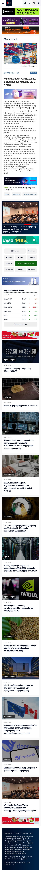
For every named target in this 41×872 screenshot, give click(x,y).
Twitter (21, 257)
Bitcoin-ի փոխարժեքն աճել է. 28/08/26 (20, 406)
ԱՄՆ (7, 194)
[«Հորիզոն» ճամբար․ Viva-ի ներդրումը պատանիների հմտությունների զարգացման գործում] (20, 788)
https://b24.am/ (27, 847)
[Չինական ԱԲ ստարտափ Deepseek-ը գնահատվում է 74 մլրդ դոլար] (20, 751)
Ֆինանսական (9, 360)
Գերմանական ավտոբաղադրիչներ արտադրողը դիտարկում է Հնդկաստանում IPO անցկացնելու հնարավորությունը (19, 444)
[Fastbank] (20, 181)
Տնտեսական (10, 39)
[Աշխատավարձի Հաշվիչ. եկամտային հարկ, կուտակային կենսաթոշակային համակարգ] (24, 3)
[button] (6, 224)
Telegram (10, 269)
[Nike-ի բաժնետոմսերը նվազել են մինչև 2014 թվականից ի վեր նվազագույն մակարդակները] (20, 668)
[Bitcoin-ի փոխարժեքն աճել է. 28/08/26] (20, 389)
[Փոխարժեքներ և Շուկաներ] (29, 3)
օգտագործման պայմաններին (15, 853)
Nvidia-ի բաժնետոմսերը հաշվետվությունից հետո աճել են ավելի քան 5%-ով (18, 608)
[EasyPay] (20, 11)
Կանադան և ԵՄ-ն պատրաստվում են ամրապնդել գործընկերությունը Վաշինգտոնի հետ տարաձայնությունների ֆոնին (20, 729)
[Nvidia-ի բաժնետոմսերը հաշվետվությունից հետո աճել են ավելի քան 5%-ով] (20, 588)
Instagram (32, 257)
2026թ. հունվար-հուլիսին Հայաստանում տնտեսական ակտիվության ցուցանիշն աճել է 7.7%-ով (18, 487)
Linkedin (32, 269)
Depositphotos (33, 66)
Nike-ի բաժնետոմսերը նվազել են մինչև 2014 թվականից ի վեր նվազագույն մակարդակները (18, 688)
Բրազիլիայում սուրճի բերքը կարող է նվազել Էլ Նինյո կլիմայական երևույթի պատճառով (20, 648)
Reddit (21, 269)
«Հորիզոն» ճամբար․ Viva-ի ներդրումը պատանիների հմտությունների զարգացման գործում (20, 808)
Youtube (10, 257)
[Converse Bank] (20, 281)
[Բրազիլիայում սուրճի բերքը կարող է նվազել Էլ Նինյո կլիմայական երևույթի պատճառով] (20, 628)
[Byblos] (20, 21)
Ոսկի (5, 315)
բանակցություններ (30, 194)
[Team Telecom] (20, 94)
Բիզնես (7, 431)
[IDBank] (20, 30)
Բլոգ (13, 864)
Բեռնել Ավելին (21, 324)
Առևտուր (16, 194)
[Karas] (20, 335)
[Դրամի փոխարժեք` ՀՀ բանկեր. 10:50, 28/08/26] (20, 351)
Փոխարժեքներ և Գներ (14, 290)
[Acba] (20, 240)
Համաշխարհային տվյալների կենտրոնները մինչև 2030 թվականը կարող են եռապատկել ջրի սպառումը (20, 568)
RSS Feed (32, 251)
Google (9, 263)
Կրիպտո (7, 397)
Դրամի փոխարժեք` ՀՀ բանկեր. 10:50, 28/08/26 (18, 369)
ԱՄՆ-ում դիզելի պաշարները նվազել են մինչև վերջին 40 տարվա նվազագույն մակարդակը (20, 528)
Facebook (16, 251)
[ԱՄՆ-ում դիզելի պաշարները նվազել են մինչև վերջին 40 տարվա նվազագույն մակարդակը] (20, 508)
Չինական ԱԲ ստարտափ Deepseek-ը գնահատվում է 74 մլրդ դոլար (20, 769)
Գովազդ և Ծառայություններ (15, 862)
